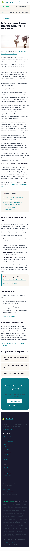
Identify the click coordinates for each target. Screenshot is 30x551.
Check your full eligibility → (9, 316)
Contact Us (7, 470)
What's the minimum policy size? (14, 373)
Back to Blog (6, 18)
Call (23, 2)
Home (2, 12)
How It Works (7, 436)
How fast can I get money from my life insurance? (15, 358)
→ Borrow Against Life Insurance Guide (13, 197)
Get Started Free (15, 401)
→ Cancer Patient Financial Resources (12, 202)
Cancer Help (7, 454)
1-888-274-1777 (8, 429)
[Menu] (27, 2)
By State (6, 459)
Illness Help (7, 457)
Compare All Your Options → (11, 283)
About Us (6, 467)
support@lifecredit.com (8, 491)
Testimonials (7, 449)
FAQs (5, 446)
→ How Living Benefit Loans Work (11, 204)
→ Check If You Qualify (9, 207)
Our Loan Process (8, 441)
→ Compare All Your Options (10, 199)
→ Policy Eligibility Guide (9, 209)
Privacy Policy (7, 473)
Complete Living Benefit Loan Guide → (14, 280)
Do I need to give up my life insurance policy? (15, 366)
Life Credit (6, 51)
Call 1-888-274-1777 (15, 405)
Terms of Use (7, 475)
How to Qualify (8, 439)
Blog (7, 12)
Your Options (7, 451)
